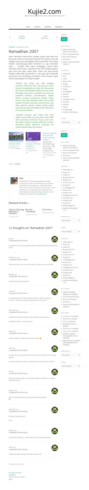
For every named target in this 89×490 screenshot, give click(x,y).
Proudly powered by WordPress (15, 474)
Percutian (66, 102)
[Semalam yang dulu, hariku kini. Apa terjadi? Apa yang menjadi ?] (51, 145)
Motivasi (65, 94)
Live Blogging (67, 92)
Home (28, 27)
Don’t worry (47, 209)
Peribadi (12, 47)
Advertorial (66, 74)
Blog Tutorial (67, 81)
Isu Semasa (67, 86)
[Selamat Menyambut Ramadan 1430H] (16, 136)
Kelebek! (22, 38)
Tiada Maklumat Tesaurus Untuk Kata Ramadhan (33, 144)
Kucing (65, 89)
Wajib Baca (59, 27)
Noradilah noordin (69, 324)
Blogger (65, 84)
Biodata (37, 27)
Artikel (65, 79)
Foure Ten (66, 319)
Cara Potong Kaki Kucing (71, 54)
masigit (65, 334)
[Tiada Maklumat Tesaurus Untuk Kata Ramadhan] (33, 136)
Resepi (65, 107)
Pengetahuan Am (68, 99)
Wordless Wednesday (70, 112)
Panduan (66, 97)
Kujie (21, 178)
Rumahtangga (67, 109)
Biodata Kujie (42, 194)
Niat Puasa (44, 38)
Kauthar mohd (67, 340)
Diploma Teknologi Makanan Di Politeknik (16, 211)
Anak (64, 76)
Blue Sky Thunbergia (30, 210)
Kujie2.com (44, 11)
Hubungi (48, 27)
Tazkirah (17, 164)
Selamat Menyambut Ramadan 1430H (16, 143)
